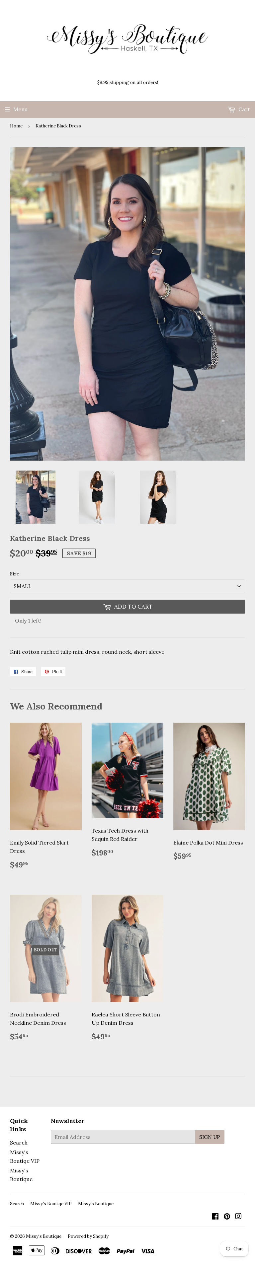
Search (19, 1142)
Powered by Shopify (88, 1236)
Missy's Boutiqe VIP (51, 1204)
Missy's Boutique (96, 1204)
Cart (243, 109)
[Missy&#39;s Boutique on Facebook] (215, 1217)
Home (16, 126)
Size (14, 574)
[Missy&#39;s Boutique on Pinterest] (226, 1217)
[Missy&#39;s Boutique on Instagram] (238, 1217)
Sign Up (209, 1137)
